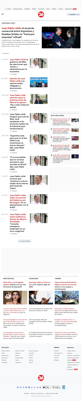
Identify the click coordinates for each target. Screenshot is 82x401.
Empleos (69, 367)
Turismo (58, 279)
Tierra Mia (56, 355)
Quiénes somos (71, 351)
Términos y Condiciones (37, 393)
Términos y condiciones (73, 355)
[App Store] (47, 387)
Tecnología (33, 279)
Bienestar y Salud (19, 351)
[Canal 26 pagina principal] (41, 17)
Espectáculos (8, 279)
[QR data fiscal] (63, 388)
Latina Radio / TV (58, 353)
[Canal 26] (41, 378)
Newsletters (72, 369)
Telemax (56, 358)
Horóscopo (4, 358)
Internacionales (19, 358)
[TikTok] (32, 387)
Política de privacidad (72, 358)
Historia (31, 355)
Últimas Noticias (6, 351)
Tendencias (18, 362)
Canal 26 (56, 351)
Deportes (17, 353)
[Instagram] (20, 387)
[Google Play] (56, 387)
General (17, 355)
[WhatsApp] (34, 387)
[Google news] (40, 387)
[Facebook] (18, 387)
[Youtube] (26, 387)
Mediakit (71, 360)
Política (17, 360)
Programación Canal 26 (73, 362)
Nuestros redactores (72, 364)
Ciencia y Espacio (33, 351)
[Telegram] (37, 387)
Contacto (69, 353)
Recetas (31, 360)
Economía (31, 353)
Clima (3, 353)
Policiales (4, 360)
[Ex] (23, 387)
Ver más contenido (24, 241)
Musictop (56, 360)
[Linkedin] (29, 387)
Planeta (31, 358)
